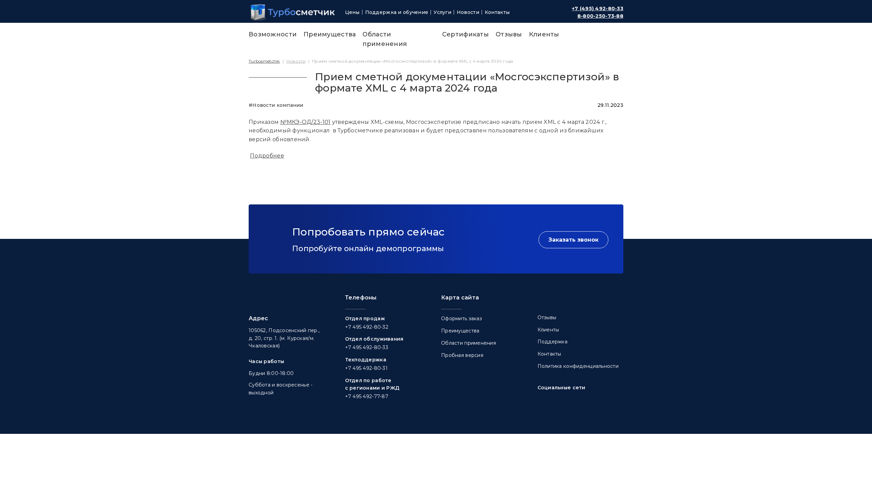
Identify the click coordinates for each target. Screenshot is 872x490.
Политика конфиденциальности (578, 366)
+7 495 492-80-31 (366, 368)
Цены (352, 12)
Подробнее (267, 155)
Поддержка (553, 342)
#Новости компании (276, 105)
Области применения (468, 343)
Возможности (273, 34)
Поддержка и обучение (397, 12)
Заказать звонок (573, 239)
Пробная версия (462, 355)
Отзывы (509, 34)
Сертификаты (465, 34)
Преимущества (329, 34)
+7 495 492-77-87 (366, 396)
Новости (468, 12)
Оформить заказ (461, 318)
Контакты (497, 12)
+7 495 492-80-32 (366, 327)
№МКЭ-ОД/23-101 (305, 122)
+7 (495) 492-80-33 (597, 8)
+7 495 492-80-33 (366, 347)
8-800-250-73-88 (600, 16)
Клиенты (544, 34)
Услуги (442, 12)
